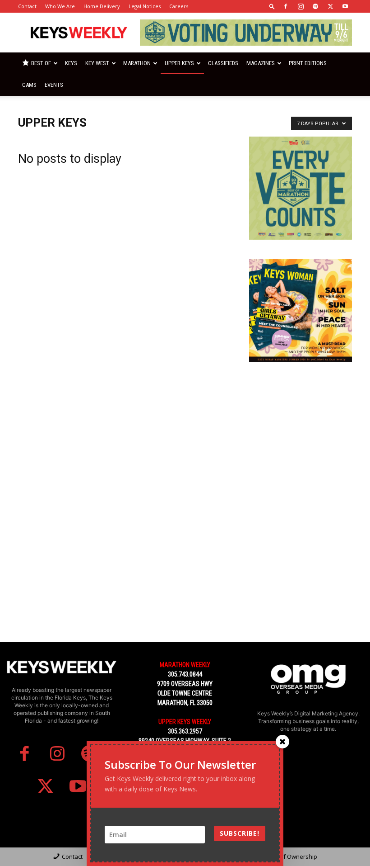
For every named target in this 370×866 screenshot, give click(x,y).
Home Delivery (101, 6)
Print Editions (308, 63)
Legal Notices (145, 6)
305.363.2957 (185, 731)
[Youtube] (345, 6)
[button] (272, 6)
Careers (178, 6)
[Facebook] (285, 6)
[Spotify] (315, 6)
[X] (330, 6)
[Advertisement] (300, 427)
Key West (97, 63)
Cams (29, 84)
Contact (27, 6)
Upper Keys (179, 63)
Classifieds (223, 63)
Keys (71, 63)
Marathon (137, 63)
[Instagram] (300, 6)
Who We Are (60, 6)
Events (54, 84)
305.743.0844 (185, 674)
